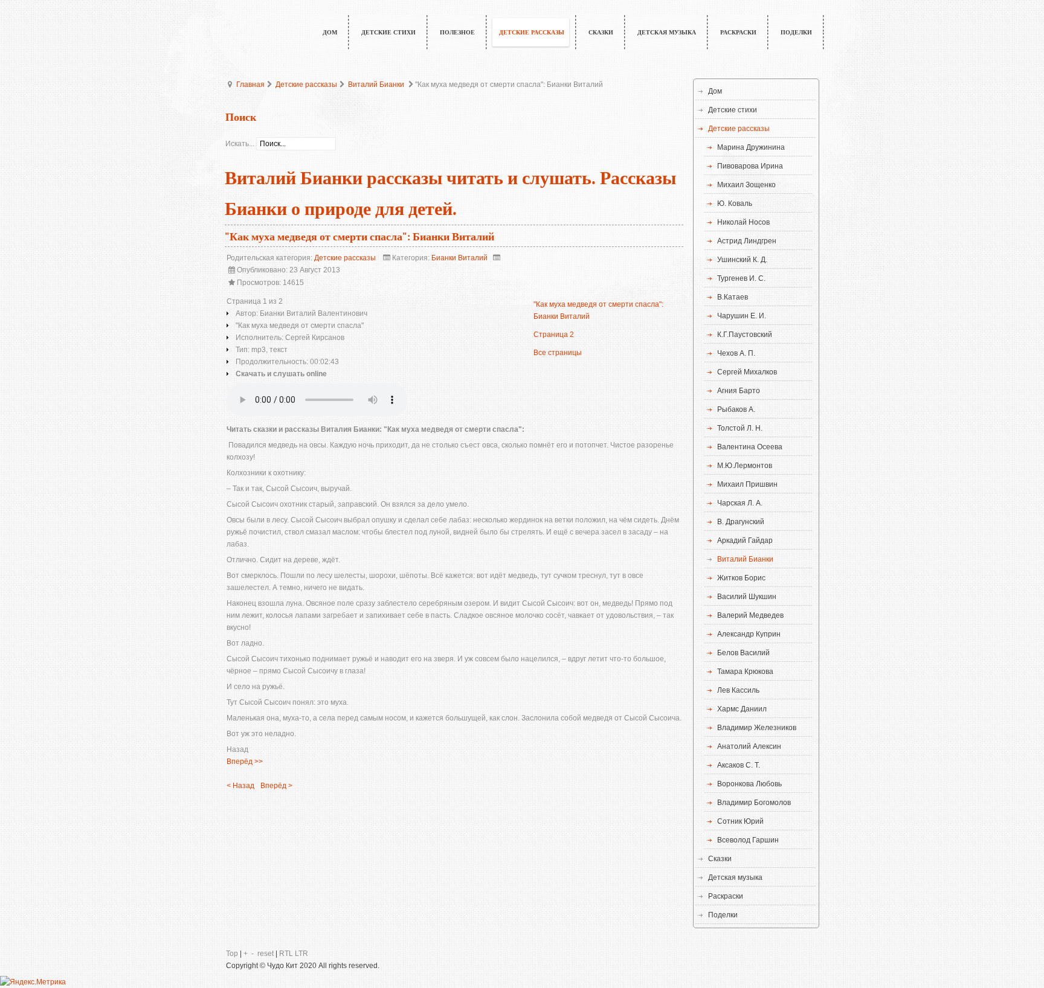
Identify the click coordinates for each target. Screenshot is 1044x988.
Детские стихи (732, 110)
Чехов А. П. (736, 353)
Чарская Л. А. (739, 503)
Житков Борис (741, 578)
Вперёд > (276, 785)
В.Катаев (732, 297)
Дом (715, 91)
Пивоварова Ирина (750, 166)
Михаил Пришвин (747, 484)
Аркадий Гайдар (745, 540)
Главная (250, 84)
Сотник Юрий (740, 821)
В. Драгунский (740, 522)
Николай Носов (743, 222)
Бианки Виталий (459, 258)
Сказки (720, 859)
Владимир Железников (756, 727)
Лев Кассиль (738, 690)
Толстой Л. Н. (739, 428)
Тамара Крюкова (745, 671)
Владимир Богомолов (754, 802)
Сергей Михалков (747, 372)
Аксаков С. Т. (738, 765)
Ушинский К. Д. (742, 259)
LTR (301, 953)
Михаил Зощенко (746, 185)
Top (232, 953)
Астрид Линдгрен (746, 241)
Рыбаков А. (736, 409)
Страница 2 (553, 334)
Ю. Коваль (734, 203)
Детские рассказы (306, 84)
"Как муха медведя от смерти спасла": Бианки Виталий (359, 237)
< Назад (240, 785)
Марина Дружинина (751, 147)
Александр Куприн (749, 634)
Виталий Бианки (376, 84)
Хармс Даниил (742, 709)
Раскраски (725, 896)
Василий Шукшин (746, 596)
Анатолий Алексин (749, 746)
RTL (286, 953)
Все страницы (557, 352)
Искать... (239, 144)
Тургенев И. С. (741, 278)
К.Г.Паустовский (744, 334)
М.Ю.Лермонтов (744, 465)
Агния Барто (738, 391)
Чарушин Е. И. (741, 316)
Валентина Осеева (749, 447)
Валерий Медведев (750, 615)
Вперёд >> (245, 761)
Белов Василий (743, 653)
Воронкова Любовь (749, 784)
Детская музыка (735, 877)
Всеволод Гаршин (748, 840)
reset (265, 953)
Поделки (723, 915)
